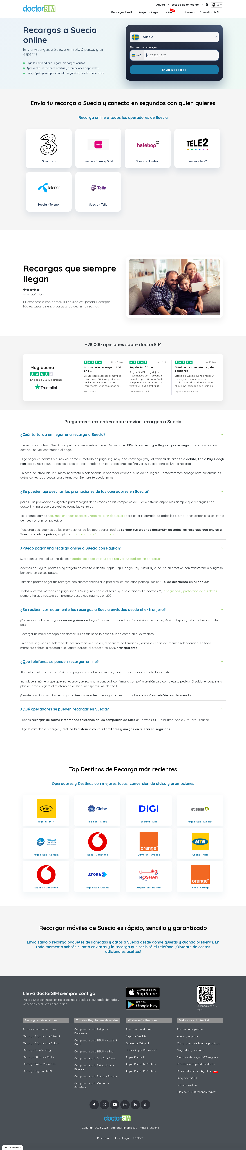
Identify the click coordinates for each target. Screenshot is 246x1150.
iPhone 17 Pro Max (141, 1064)
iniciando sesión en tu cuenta (96, 534)
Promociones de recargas (39, 1029)
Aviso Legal (122, 1138)
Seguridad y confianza (191, 1050)
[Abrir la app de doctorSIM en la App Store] (143, 992)
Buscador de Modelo (139, 1029)
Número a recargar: (144, 47)
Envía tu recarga (174, 70)
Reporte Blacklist (136, 1036)
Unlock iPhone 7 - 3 (141, 1050)
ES (218, 5)
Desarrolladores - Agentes (197, 1071)
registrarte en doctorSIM (107, 516)
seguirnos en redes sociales (67, 516)
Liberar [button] (188, 12)
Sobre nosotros (187, 1085)
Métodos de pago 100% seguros (197, 1057)
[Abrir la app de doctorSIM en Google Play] (143, 1005)
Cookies (138, 1138)
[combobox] (137, 55)
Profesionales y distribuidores (196, 1064)
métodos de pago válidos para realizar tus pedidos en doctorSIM (116, 559)
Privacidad (103, 1138)
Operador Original (137, 1043)
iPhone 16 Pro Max (141, 1071)
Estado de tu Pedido (185, 4)
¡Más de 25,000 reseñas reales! (196, 1092)
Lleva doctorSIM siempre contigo (59, 993)
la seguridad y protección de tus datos (190, 591)
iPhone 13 (135, 1057)
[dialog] (12, 1147)
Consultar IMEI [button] (209, 12)
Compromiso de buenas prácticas (198, 1043)
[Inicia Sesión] (207, 5)
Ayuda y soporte (187, 1036)
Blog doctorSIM (187, 1078)
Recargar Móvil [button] (121, 12)
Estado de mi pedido (190, 1029)
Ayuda (160, 4)
